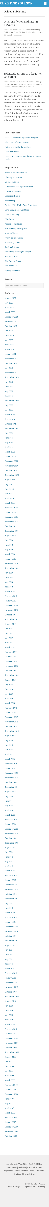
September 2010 (12, 996)
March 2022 (10, 414)
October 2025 (11, 326)
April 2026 (9, 307)
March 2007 (10, 1113)
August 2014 (10, 792)
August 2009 (10, 1057)
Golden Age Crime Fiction (14, 32)
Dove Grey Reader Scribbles (17, 210)
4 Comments (17, 35)
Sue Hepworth (11, 256)
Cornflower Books (13, 191)
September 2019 (11, 531)
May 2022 (9, 410)
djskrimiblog (10, 200)
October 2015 (11, 726)
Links (26, 1174)
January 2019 (10, 559)
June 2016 (9, 689)
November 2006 (11, 1131)
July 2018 (9, 573)
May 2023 (9, 391)
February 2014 (11, 819)
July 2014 (9, 796)
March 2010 (10, 1024)
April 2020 (9, 498)
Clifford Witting (10, 84)
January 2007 (10, 1122)
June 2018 (9, 577)
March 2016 (10, 703)
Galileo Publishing (32, 29)
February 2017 (11, 652)
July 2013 (9, 852)
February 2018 (11, 596)
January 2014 (10, 824)
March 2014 (10, 815)
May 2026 (9, 303)
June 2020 (9, 489)
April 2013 (9, 866)
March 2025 (10, 349)
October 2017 (10, 615)
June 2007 (9, 1099)
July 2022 (9, 405)
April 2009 (9, 1075)
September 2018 (11, 568)
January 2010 (10, 1034)
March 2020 (10, 503)
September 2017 (11, 619)
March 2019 (10, 554)
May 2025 (9, 340)
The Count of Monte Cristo (17, 142)
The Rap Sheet (11, 266)
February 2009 (11, 1085)
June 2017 (9, 633)
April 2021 (9, 447)
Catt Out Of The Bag (32, 82)
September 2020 (12, 475)
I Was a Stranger (12, 151)
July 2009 (9, 1062)
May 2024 (9, 368)
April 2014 (9, 810)
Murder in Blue (17, 87)
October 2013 (10, 838)
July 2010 (9, 1006)
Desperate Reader (12, 196)
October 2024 (11, 363)
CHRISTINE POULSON (16, 3)
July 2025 (9, 331)
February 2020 (11, 508)
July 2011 (8, 950)
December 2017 (11, 605)
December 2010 (11, 982)
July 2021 (9, 433)
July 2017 (9, 629)
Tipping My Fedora (13, 270)
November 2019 (11, 522)
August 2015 (10, 736)
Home (8, 1164)
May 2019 (9, 549)
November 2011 (11, 931)
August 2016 (10, 680)
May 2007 (9, 1103)
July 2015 (9, 740)
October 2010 (11, 992)
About (33, 1170)
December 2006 (11, 1127)
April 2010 (9, 1020)
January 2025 (10, 354)
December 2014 (11, 773)
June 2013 (9, 857)
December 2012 (11, 885)
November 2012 (11, 889)
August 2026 (10, 298)
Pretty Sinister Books (14, 238)
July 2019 (9, 540)
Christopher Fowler (13, 177)
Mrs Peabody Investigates (16, 228)
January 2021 (10, 456)
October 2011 (10, 936)
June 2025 (9, 335)
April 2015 (9, 754)
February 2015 (11, 764)
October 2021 (10, 424)
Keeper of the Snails (13, 224)
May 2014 (9, 805)
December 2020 (11, 461)
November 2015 (11, 722)
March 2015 (10, 759)
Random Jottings (12, 247)
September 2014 (11, 787)
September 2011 (11, 940)
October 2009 (11, 1048)
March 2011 (9, 968)
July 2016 (9, 685)
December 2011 (11, 926)
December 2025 (11, 317)
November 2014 (11, 778)
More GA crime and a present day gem (21, 138)
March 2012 (10, 913)
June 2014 (9, 801)
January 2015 (10, 768)
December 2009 (11, 1038)
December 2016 (11, 661)
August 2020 (10, 480)
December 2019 (11, 517)
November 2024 (11, 359)
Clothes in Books (12, 182)
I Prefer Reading (12, 214)
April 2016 (9, 698)
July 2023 (9, 382)
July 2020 (9, 484)
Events (40, 1170)
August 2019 (10, 536)
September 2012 (11, 899)
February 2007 (11, 1117)
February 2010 (11, 1029)
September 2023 (12, 377)
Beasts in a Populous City (16, 172)
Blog (32, 1174)
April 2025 (9, 345)
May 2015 (9, 750)
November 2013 (11, 833)
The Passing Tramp (13, 261)
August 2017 (10, 624)
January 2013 (10, 880)
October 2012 (10, 894)
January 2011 (10, 978)
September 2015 (12, 731)
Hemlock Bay (31, 32)
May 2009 (9, 1071)
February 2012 (11, 917)
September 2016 (11, 675)
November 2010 (11, 987)
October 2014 (10, 782)
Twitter (18, 1174)
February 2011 (11, 973)
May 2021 (9, 442)
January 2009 (10, 1089)
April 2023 (9, 396)
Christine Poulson (38, 1184)
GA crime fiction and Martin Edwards (21, 23)
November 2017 (11, 610)
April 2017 (9, 643)
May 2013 (9, 861)
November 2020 (11, 466)
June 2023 (9, 387)
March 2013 (10, 871)
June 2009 (9, 1066)
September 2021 (11, 428)
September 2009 (12, 1052)
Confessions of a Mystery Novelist (19, 186)
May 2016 (9, 694)
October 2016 (10, 671)
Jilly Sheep (9, 219)
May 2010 (9, 1015)
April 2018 (9, 587)
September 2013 (11, 843)
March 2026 (10, 312)
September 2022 (12, 400)
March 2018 (10, 591)
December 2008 (11, 1094)
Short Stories (21, 1170)
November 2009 (11, 1043)
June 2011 (9, 954)
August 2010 (10, 1001)
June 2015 (9, 745)
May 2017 (9, 638)
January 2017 (10, 657)
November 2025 (11, 321)
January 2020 (10, 512)
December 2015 (11, 717)
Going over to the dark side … (18, 147)
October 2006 (11, 1136)
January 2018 (10, 601)
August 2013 (10, 847)
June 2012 (9, 908)
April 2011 (9, 964)
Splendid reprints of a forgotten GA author (23, 75)
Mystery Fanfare (12, 233)
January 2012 (10, 922)
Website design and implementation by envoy (26, 1187)
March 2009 (10, 1080)
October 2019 (10, 526)
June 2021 (9, 438)
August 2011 (10, 945)
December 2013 (11, 829)
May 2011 (8, 959)
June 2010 (9, 1010)
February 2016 (11, 708)
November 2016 (11, 666)
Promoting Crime (12, 242)
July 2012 (9, 903)
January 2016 (10, 712)
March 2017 (10, 647)
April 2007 (9, 1108)
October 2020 (11, 470)
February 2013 (11, 875)
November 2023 (11, 373)
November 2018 (11, 563)
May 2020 (9, 494)
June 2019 (9, 545)
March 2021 (10, 452)
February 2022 (11, 419)
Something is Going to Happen (18, 252)
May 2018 (9, 582)
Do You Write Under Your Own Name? (21, 205)
